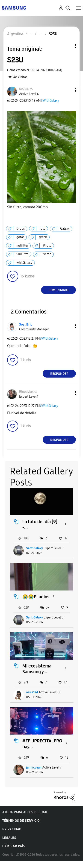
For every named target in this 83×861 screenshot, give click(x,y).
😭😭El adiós (35, 597)
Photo (47, 246)
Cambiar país (13, 846)
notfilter (22, 246)
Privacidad (11, 829)
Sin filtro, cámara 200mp (27, 207)
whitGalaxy (24, 263)
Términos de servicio (21, 821)
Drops (20, 229)
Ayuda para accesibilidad (24, 812)
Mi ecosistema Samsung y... (36, 668)
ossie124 (32, 692)
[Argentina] (14, 7)
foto (42, 229)
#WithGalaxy (50, 101)
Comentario (58, 290)
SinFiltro (22, 254)
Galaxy (65, 229)
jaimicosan (34, 767)
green (43, 237)
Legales (9, 838)
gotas (20, 237)
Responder (59, 374)
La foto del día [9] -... (39, 524)
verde (47, 254)
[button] (67, 90)
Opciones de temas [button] (67, 45)
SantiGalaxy (34, 548)
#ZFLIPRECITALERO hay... (42, 743)
